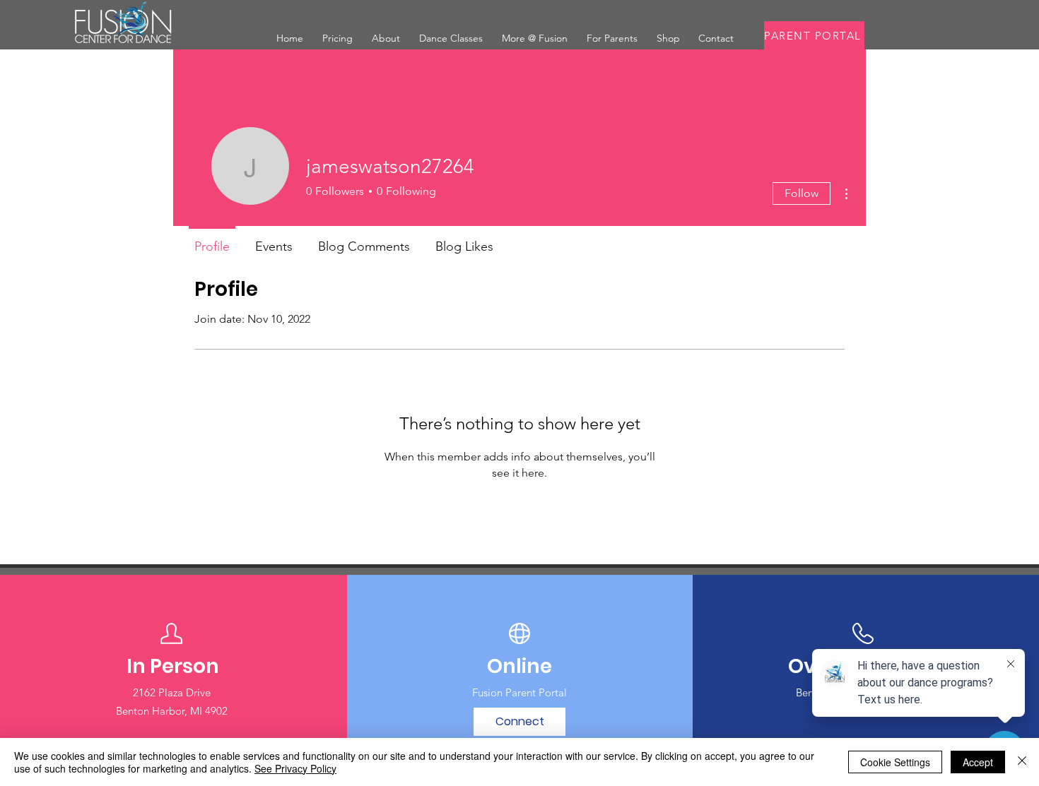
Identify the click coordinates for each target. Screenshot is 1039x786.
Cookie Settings (895, 762)
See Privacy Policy (295, 768)
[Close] (1022, 762)
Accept (978, 762)
